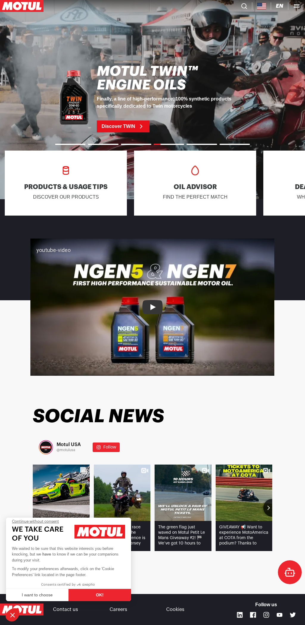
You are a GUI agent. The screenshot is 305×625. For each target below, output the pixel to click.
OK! (100, 594)
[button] (12, 615)
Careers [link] (118, 609)
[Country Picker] (261, 6)
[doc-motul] (290, 572)
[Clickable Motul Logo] (21, 6)
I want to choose (37, 594)
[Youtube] (279, 615)
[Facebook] (253, 615)
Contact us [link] (65, 609)
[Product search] (244, 6)
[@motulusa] (46, 447)
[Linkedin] (240, 615)
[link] (152, 98)
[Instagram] (266, 615)
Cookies (175, 609)
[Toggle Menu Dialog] (296, 6)
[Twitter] (293, 615)
